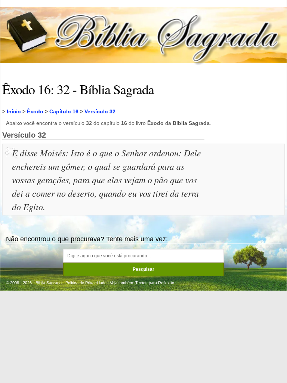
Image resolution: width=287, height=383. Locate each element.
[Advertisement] (245, 183)
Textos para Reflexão (154, 283)
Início (14, 111)
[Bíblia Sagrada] (143, 35)
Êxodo (35, 111)
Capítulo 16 (63, 111)
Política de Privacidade (86, 283)
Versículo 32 (99, 111)
